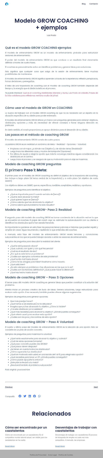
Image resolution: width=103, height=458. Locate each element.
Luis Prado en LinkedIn (78, 93)
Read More (10, 446)
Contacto (93, 4)
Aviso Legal (52, 455)
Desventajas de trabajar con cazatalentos (76, 429)
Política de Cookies (66, 455)
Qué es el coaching (32, 93)
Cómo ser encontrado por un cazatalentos (26, 429)
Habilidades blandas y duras (55, 93)
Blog (84, 4)
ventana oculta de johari (47, 95)
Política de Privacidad (38, 455)
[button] (20, 396)
